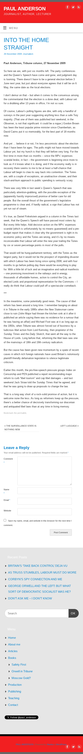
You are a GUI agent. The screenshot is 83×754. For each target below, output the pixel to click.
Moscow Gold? (21, 678)
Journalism (28, 54)
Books (12, 657)
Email (7, 500)
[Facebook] (67, 8)
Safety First (19, 664)
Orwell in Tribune (22, 671)
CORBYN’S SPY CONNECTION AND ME (35, 579)
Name (6, 491)
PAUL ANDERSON (25, 9)
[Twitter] (72, 8)
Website (7, 510)
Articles (13, 651)
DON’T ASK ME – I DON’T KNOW (30, 598)
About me (14, 644)
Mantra (50, 744)
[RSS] (78, 8)
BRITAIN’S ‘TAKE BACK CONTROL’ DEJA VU (37, 565)
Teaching (13, 698)
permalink (21, 413)
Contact (13, 704)
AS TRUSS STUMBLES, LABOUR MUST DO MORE (42, 572)
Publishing (14, 691)
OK (72, 613)
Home (12, 637)
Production (15, 684)
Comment (7, 461)
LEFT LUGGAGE (69, 426)
